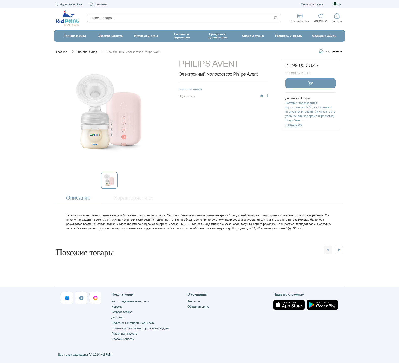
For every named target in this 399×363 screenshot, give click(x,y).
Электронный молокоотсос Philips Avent (133, 51)
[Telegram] (261, 96)
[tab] (78, 198)
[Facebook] (267, 96)
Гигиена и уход (87, 51)
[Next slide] (339, 250)
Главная (61, 51)
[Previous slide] (328, 250)
